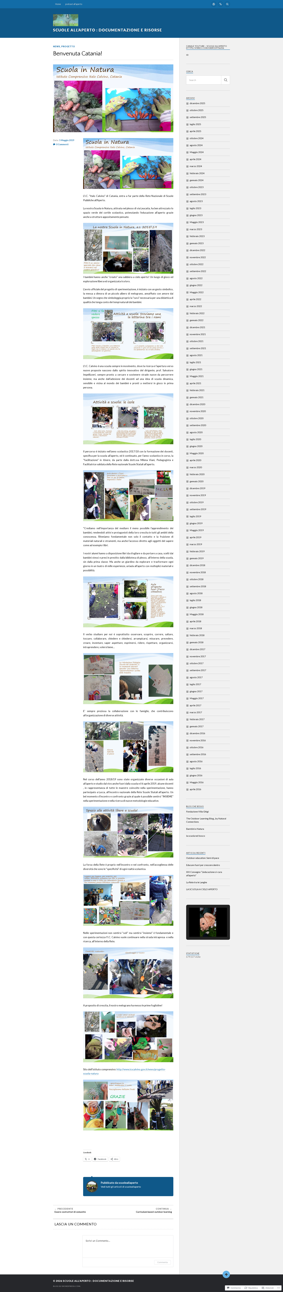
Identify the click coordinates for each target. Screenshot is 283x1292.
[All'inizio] (226, 1274)
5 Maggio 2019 (66, 140)
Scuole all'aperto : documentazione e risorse (107, 30)
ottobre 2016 (196, 747)
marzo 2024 (196, 166)
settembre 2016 (198, 754)
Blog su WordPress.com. (67, 1286)
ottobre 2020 (196, 418)
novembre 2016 (198, 740)
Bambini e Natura (195, 828)
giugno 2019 (196, 523)
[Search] (227, 4)
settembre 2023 (198, 194)
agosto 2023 (196, 201)
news (56, 46)
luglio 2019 (195, 516)
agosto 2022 (196, 278)
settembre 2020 (198, 425)
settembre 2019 (198, 509)
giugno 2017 (196, 691)
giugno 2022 (196, 285)
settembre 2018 (198, 586)
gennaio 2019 (196, 558)
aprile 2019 (195, 537)
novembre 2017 (198, 656)
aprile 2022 (195, 299)
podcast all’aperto (73, 4)
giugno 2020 (196, 446)
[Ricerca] (225, 79)
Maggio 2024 (197, 152)
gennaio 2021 (196, 397)
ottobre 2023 (196, 187)
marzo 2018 (196, 628)
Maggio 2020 (197, 453)
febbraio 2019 (197, 551)
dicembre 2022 (197, 250)
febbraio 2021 (197, 390)
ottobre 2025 (196, 110)
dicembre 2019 (197, 488)
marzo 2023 (196, 229)
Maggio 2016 (197, 782)
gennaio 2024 (196, 180)
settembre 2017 (198, 670)
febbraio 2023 (197, 236)
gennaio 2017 (196, 726)
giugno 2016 (196, 775)
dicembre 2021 (197, 327)
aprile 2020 (195, 460)
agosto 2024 (196, 145)
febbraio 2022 (197, 313)
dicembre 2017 (197, 649)
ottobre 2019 (196, 502)
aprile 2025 (195, 131)
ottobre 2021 (196, 341)
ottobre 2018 (196, 579)
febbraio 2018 (197, 635)
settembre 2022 (198, 271)
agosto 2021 (196, 355)
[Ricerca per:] (208, 79)
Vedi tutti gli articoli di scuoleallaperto (121, 1186)
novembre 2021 (198, 334)
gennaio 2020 (196, 481)
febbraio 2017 (197, 719)
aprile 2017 (195, 705)
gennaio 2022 (196, 320)
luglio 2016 (195, 768)
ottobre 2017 (196, 663)
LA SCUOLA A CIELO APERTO (202, 889)
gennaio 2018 (196, 642)
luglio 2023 (195, 208)
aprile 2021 (195, 383)
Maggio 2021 (197, 376)
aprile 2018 (195, 621)
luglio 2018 (195, 600)
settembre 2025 (198, 117)
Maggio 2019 (197, 530)
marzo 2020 (196, 467)
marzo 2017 (196, 712)
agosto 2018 (196, 593)
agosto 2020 (196, 432)
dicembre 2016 (197, 733)
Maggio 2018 (197, 614)
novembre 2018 (198, 572)
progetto (68, 46)
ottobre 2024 (196, 138)
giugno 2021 (196, 369)
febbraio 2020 (197, 474)
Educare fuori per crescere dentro (203, 865)
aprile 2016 (195, 789)
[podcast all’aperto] (220, 4)
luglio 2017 (195, 684)
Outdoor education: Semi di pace (202, 857)
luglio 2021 (195, 362)
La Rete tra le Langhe (196, 882)
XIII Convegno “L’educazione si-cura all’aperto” (204, 873)
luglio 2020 (195, 439)
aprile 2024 (195, 159)
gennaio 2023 (196, 243)
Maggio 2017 (197, 698)
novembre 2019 (198, 495)
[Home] (213, 4)
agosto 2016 (196, 761)
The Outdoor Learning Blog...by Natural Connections (206, 820)
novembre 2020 (198, 411)
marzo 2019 (196, 544)
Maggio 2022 (197, 292)
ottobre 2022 (196, 264)
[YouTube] (187, 55)
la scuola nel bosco (195, 835)
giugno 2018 (196, 607)
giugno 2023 (196, 215)
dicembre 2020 (197, 404)
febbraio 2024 (197, 173)
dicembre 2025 (197, 103)
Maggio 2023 (197, 222)
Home (58, 4)
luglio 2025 (195, 124)
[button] (201, 929)
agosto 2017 (196, 677)
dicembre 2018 (197, 565)
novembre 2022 (198, 257)
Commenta (162, 1262)
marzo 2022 (196, 306)
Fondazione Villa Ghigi (197, 811)
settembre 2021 (198, 348)
